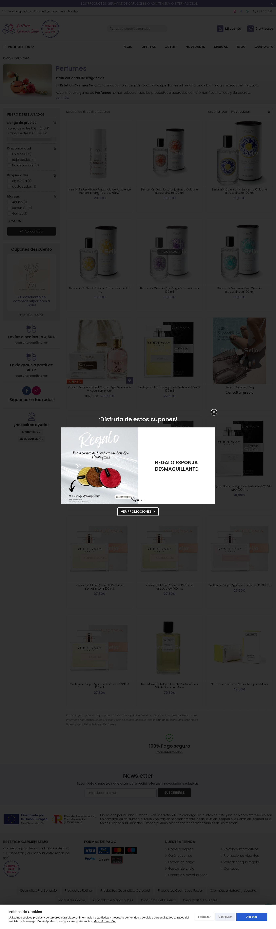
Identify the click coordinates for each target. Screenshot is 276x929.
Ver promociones (136, 511)
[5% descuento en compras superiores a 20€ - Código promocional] (99, 465)
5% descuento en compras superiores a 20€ (176, 466)
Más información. (105, 921)
